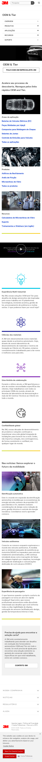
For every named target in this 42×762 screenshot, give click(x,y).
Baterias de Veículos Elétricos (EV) (16, 121)
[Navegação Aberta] (39, 3)
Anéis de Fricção (9, 178)
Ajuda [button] (6, 711)
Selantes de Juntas (10, 134)
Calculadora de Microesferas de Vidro (18, 218)
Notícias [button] (7, 697)
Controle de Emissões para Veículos (17, 138)
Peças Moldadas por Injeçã (13, 125)
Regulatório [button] (10, 704)
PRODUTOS (9, 26)
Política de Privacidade (30, 723)
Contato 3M (21, 666)
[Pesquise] (32, 3)
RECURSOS (9, 35)
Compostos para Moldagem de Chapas (19, 130)
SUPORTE (8, 40)
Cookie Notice (8, 746)
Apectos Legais (16, 723)
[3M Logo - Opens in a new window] (5, 3)
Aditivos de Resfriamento (13, 173)
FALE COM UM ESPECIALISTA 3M (21, 70)
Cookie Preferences (18, 725)
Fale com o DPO (32, 725)
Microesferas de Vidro (11, 182)
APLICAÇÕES (10, 31)
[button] (25, 756)
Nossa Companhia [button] (13, 691)
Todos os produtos (10, 186)
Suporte (5, 222)
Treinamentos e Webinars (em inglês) (18, 226)
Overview (9, 21)
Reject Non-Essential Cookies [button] (14, 751)
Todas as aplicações (10, 142)
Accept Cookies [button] (9, 756)
